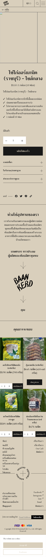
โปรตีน (6, 469)
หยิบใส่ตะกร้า (23, 151)
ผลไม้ (5, 452)
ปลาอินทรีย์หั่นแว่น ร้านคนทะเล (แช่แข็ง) (34, 419)
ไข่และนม (6, 472)
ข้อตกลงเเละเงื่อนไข (10, 502)
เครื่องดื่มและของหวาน (9, 459)
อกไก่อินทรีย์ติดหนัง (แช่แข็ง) (11, 366)
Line (40, 498)
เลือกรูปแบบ (34, 382)
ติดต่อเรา (39, 452)
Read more (23, 552)
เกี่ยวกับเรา (38, 445)
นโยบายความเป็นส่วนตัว (10, 497)
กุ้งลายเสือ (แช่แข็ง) (34, 365)
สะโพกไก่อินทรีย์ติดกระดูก (11, 418)
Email (39, 502)
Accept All (23, 545)
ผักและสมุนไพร (9, 455)
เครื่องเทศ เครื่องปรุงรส (11, 464)
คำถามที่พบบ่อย (9, 493)
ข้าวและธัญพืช (8, 448)
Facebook (38, 492)
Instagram (37, 495)
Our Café (39, 448)
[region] (23, 546)
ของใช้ (5, 445)
